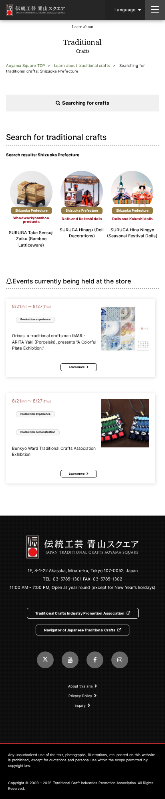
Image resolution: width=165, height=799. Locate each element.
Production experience (35, 319)
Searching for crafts (85, 103)
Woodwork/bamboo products (31, 219)
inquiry (80, 705)
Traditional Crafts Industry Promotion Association (80, 613)
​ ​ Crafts (82, 39)
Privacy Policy (80, 696)
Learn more (77, 367)
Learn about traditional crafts (82, 65)
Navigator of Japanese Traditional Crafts (79, 630)
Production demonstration (37, 432)
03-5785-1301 (67, 579)
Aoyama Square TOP (25, 65)
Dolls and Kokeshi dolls (82, 218)
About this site (80, 686)
